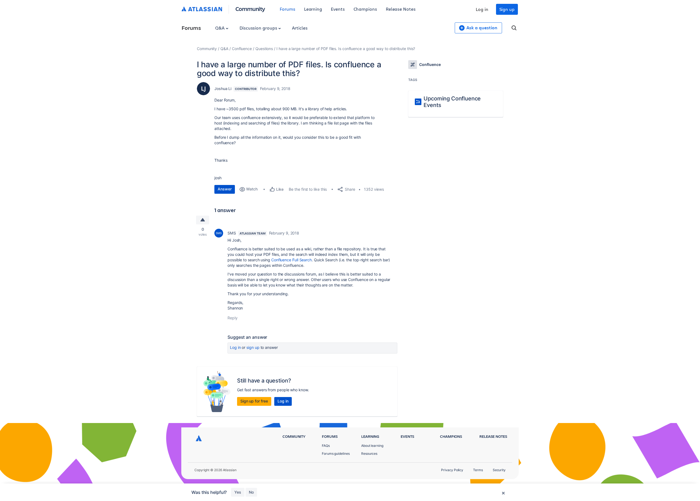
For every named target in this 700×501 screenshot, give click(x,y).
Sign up (507, 9)
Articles (299, 28)
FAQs (326, 446)
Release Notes (401, 9)
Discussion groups (259, 28)
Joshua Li (222, 88)
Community (250, 9)
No (251, 492)
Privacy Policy (452, 470)
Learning (313, 9)
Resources (369, 453)
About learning (372, 446)
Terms (478, 470)
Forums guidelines (336, 453)
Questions (264, 48)
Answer (225, 189)
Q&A (220, 28)
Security (499, 470)
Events (338, 9)
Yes (237, 492)
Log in (482, 9)
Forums (287, 9)
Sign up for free (254, 401)
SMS (232, 233)
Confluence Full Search (291, 259)
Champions (365, 9)
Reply (233, 317)
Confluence (242, 48)
